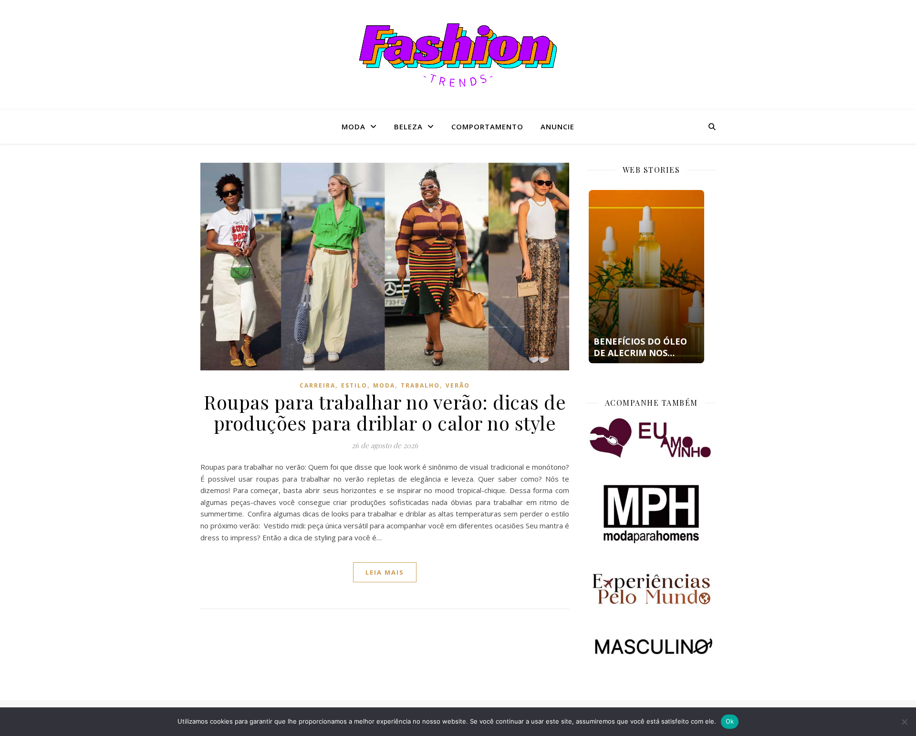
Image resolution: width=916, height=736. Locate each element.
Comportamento (487, 126)
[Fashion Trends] (458, 55)
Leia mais (384, 572)
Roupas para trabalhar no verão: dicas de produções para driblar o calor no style (385, 412)
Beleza (408, 126)
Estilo (354, 385)
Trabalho (420, 385)
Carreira (317, 385)
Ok (730, 721)
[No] (904, 721)
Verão (458, 385)
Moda (353, 126)
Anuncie (557, 126)
